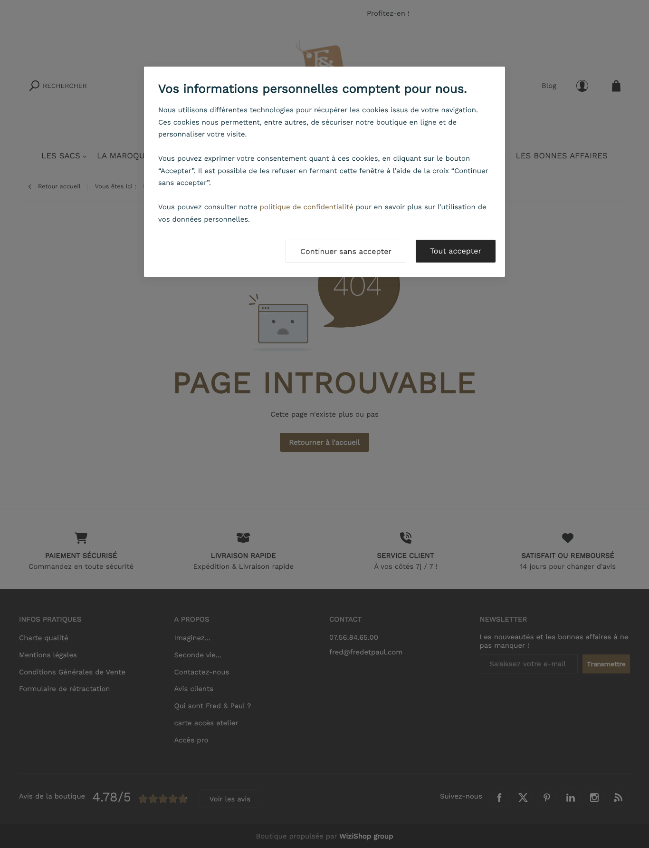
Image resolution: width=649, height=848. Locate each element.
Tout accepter (455, 250)
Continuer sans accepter (345, 251)
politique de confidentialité (306, 207)
